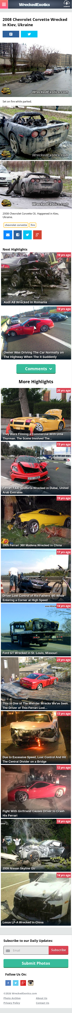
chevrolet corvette (16, 225)
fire (33, 225)
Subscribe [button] (58, 950)
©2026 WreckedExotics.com (20, 993)
